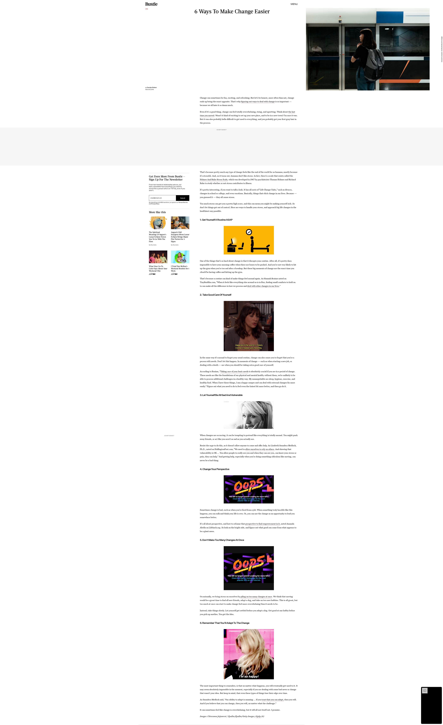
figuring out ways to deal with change (258, 101)
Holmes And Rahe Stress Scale (213, 179)
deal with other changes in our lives (263, 286)
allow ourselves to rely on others (259, 449)
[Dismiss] (439, 689)
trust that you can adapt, (273, 699)
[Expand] (423, 689)
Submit (182, 198)
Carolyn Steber (152, 87)
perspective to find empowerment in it (262, 523)
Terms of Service (183, 202)
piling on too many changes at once (256, 596)
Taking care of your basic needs (234, 371)
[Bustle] (151, 4)
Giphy (258, 716)
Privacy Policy (155, 204)
